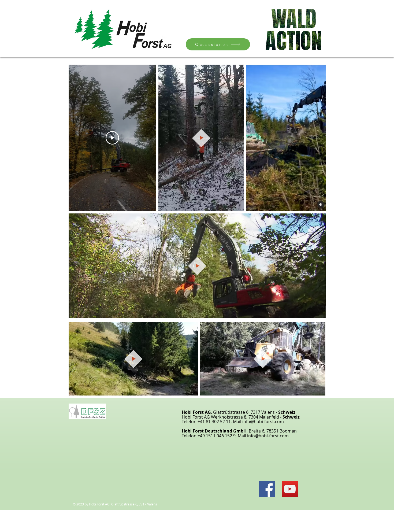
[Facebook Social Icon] (267, 489)
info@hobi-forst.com (263, 421)
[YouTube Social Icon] (290, 489)
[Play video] (112, 138)
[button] (237, 205)
